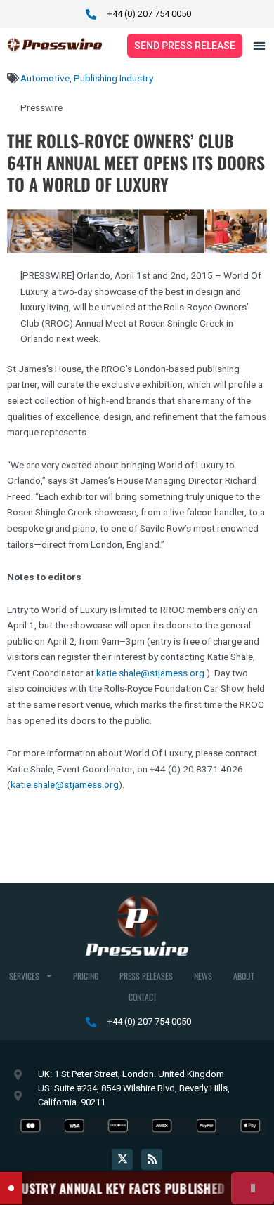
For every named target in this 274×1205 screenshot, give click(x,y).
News (203, 976)
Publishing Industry (113, 78)
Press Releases (146, 976)
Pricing (85, 976)
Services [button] (24, 976)
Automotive (45, 78)
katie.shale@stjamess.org (150, 672)
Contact (143, 997)
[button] (258, 45)
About (243, 976)
